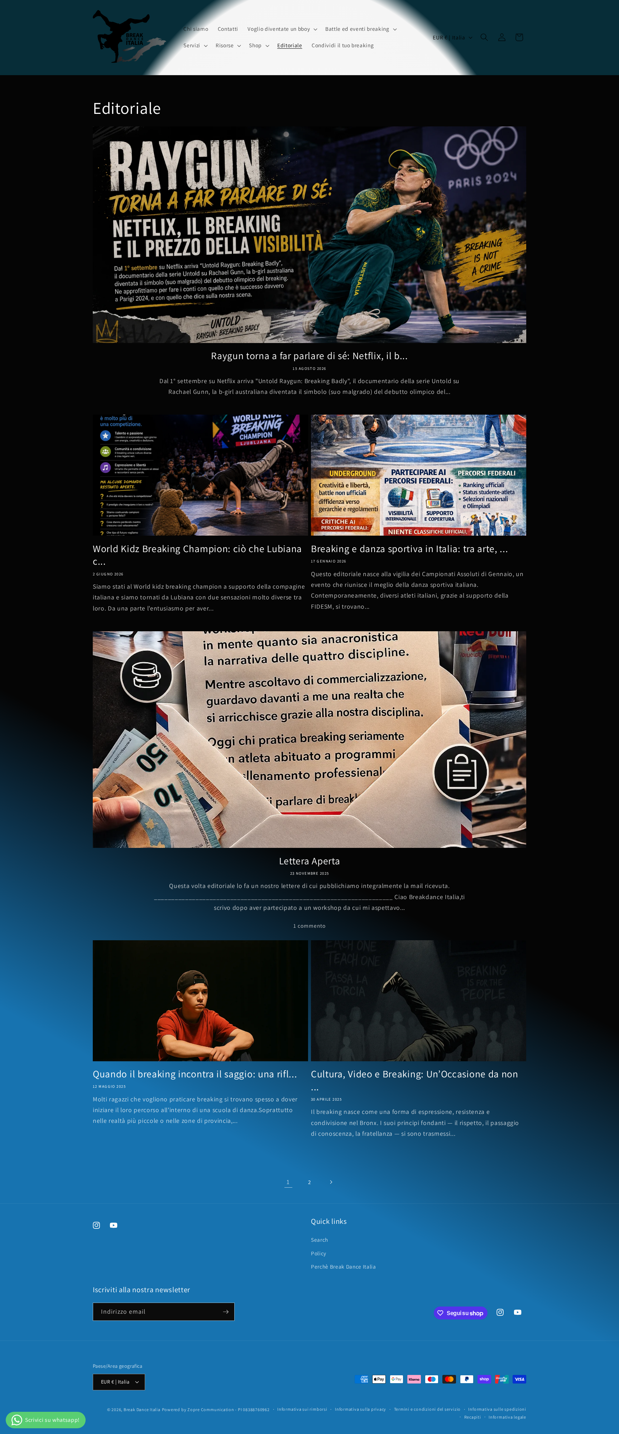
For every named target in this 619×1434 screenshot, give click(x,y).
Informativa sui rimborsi (302, 1409)
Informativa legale (507, 1417)
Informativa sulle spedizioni (497, 1409)
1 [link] (288, 1182)
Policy (318, 1253)
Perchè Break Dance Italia (343, 1266)
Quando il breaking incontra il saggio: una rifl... (195, 1074)
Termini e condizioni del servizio (427, 1409)
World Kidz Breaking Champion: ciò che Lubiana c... (197, 555)
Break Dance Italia (142, 1409)
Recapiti (472, 1417)
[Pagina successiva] (330, 1182)
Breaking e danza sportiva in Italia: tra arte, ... (409, 548)
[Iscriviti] (225, 1312)
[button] (282, 29)
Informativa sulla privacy (360, 1409)
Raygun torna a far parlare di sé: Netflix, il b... (309, 355)
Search (319, 1239)
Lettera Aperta (309, 861)
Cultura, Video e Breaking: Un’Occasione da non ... (414, 1080)
